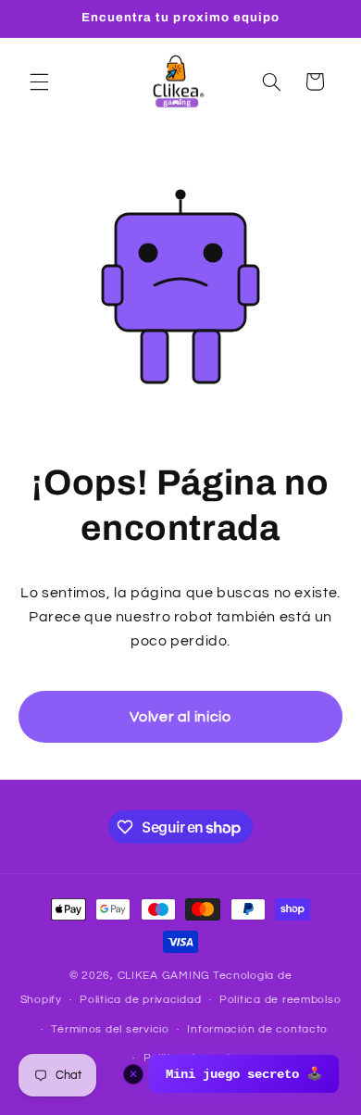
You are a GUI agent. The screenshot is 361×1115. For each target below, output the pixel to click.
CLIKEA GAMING (164, 976)
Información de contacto (257, 1029)
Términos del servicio (109, 1029)
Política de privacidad (140, 1000)
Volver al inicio (180, 716)
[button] (39, 81)
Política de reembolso (280, 1000)
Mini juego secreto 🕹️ (244, 1074)
